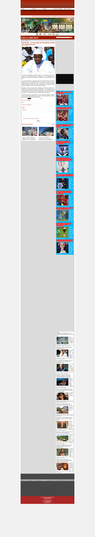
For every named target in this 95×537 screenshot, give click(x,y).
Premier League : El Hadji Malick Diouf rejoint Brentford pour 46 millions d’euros (64, 126)
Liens (67, 480)
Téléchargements (44, 480)
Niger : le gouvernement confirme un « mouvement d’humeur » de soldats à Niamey (29, 138)
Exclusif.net (29, 37)
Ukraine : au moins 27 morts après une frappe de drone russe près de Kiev (46, 138)
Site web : (23, 107)
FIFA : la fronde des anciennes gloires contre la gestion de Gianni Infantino (64, 240)
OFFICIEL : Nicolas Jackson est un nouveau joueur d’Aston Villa (64, 108)
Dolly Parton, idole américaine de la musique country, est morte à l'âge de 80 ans (64, 418)
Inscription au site (47, 502)
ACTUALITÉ (34, 8)
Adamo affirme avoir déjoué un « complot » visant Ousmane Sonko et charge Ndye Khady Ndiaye (64, 460)
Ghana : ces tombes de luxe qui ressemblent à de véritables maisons (64, 404)
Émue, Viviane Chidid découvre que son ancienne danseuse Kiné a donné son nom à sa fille (64, 390)
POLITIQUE (44, 8)
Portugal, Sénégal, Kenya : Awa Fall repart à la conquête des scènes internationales (64, 446)
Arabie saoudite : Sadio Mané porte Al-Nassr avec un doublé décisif (64, 208)
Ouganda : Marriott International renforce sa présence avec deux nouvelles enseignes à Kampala (63, 376)
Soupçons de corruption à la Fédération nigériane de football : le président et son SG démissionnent (64, 159)
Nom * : (23, 102)
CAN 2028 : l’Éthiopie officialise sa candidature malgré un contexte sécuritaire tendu (63, 224)
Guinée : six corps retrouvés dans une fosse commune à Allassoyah (64, 432)
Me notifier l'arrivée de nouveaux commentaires (30, 118)
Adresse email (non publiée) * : (27, 104)
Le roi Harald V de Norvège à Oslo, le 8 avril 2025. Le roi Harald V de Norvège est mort (64, 361)
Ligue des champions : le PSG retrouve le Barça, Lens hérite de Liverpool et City (63, 142)
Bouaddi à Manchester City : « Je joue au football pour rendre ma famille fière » (64, 176)
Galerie (33, 480)
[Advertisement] (41, 12)
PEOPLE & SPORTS (67, 8)
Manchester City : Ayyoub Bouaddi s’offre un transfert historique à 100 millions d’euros (64, 192)
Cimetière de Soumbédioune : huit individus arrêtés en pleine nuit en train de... (64, 334)
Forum (56, 480)
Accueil (22, 40)
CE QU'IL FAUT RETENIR (57, 8)
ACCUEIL (22, 8)
